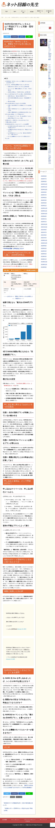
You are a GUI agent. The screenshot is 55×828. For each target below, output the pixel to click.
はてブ (21, 36)
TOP (6, 11)
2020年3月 (44, 251)
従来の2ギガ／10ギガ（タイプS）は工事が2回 (18, 86)
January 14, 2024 (10, 659)
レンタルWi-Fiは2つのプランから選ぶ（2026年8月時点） (19, 94)
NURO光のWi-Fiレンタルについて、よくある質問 (17, 124)
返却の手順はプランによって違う (15, 118)
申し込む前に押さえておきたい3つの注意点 (16, 103)
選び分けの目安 (11, 101)
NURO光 (12, 797)
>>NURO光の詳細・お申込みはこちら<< (13, 248)
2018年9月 (44, 267)
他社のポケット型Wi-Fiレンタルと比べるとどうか (17, 120)
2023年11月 (44, 211)
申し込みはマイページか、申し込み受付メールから (19, 116)
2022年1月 (44, 221)
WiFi (15, 11)
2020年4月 (44, 248)
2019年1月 (44, 259)
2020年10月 (44, 243)
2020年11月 (44, 240)
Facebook (14, 36)
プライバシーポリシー (29, 819)
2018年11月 (44, 264)
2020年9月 (44, 245)
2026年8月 (44, 176)
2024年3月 (44, 200)
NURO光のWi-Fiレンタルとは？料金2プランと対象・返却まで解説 (50, 128)
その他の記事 (48, 11)
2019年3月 (44, 256)
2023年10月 (44, 213)
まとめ (7, 138)
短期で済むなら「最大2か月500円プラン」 (17, 96)
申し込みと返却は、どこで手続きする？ (15, 114)
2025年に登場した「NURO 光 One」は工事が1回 (19, 92)
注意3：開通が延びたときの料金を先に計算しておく (20, 112)
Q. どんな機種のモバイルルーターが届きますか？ (19, 136)
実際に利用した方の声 (11, 122)
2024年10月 (44, 189)
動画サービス (40, 11)
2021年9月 (44, 229)
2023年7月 (44, 219)
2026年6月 (44, 181)
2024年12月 (44, 184)
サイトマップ (43, 819)
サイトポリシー (15, 819)
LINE (29, 36)
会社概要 (4, 819)
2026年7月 (44, 178)
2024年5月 (44, 197)
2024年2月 (44, 203)
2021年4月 (44, 237)
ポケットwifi (23, 11)
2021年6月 (44, 235)
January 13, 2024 (21, 629)
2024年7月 (44, 195)
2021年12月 (44, 224)
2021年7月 (44, 232)
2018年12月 (44, 261)
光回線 (31, 11)
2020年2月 (44, 253)
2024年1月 (44, 205)
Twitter (7, 36)
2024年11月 (44, 186)
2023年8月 (44, 216)
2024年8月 (44, 192)
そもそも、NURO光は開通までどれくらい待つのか (17, 84)
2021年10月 (44, 227)
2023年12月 (44, 208)
